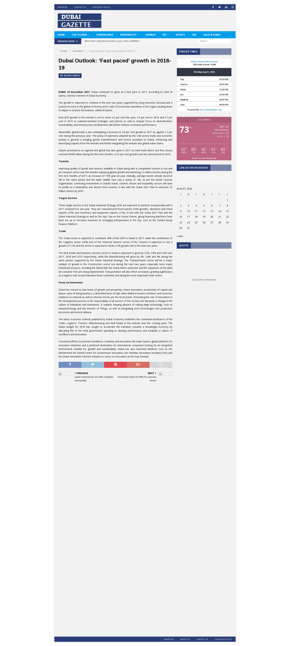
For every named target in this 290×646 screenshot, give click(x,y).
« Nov (180, 236)
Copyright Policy (101, 7)
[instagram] (233, 7)
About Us (184, 639)
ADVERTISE (62, 7)
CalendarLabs (210, 280)
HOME (61, 34)
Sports (180, 34)
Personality (128, 34)
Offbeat (151, 34)
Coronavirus (104, 34)
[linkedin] (226, 7)
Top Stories (79, 34)
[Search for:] (214, 41)
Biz (164, 34)
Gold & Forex (211, 34)
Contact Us (80, 7)
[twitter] (220, 7)
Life (194, 34)
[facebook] (213, 7)
